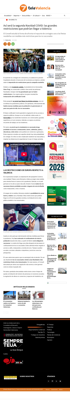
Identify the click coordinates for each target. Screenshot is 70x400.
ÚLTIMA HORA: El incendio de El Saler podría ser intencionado (60, 59)
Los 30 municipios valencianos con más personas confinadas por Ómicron (37, 305)
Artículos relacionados (24, 287)
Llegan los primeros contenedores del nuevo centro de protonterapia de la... (51, 273)
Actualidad (7, 16)
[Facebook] (5, 44)
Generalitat (6, 117)
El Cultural (36, 16)
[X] (9, 44)
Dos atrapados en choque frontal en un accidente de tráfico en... (60, 85)
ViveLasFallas (26, 16)
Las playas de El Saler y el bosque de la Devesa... (60, 93)
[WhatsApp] (13, 44)
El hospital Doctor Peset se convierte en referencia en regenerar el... (52, 225)
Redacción (8, 40)
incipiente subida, (18, 87)
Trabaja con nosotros (38, 335)
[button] (64, 16)
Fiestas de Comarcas (53, 335)
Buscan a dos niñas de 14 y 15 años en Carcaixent (60, 67)
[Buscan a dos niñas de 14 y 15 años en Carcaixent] (50, 66)
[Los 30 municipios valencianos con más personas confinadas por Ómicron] (38, 295)
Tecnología (50, 332)
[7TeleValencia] (35, 8)
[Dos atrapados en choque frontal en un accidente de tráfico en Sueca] (50, 84)
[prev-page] (4, 312)
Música (60, 389)
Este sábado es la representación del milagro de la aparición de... (52, 259)
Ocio (43, 16)
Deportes (16, 16)
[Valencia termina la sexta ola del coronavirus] (24, 295)
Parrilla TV (41, 332)
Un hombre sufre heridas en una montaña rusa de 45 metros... (60, 76)
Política (49, 330)
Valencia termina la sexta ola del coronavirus (24, 303)
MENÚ (48, 16)
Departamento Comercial (37, 330)
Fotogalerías (41, 325)
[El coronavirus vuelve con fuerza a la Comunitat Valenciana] (9, 295)
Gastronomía (54, 389)
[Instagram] (52, 381)
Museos (48, 389)
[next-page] (7, 312)
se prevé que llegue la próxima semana (25, 101)
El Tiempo (50, 325)
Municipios (50, 337)
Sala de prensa (40, 337)
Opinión (49, 340)
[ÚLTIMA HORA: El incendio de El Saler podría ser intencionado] (50, 58)
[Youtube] (60, 381)
